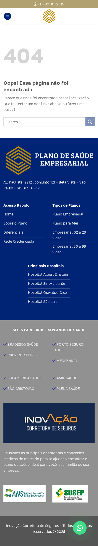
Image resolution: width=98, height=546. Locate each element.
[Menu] (7, 16)
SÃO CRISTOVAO (21, 388)
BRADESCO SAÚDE (23, 344)
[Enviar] (90, 121)
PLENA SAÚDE (68, 388)
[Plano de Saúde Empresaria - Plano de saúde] (49, 16)
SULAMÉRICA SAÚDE (24, 378)
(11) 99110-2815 (51, 4)
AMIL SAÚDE (67, 378)
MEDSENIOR (67, 360)
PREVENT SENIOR (22, 355)
